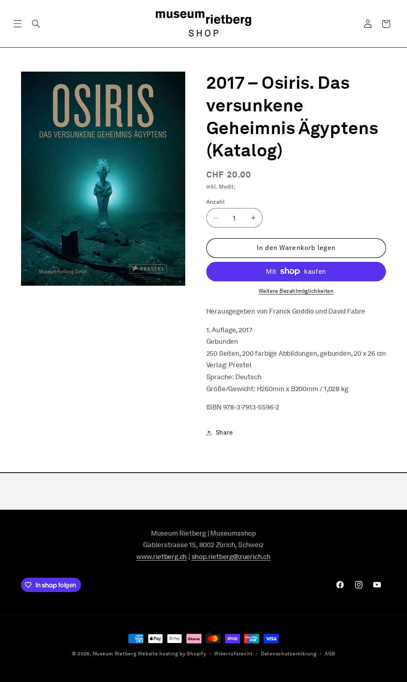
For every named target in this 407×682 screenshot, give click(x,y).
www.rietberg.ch (161, 557)
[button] (17, 24)
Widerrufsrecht (233, 654)
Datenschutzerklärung (289, 654)
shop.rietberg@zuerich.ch (231, 557)
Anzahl (215, 202)
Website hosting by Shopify (172, 654)
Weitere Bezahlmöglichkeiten (296, 291)
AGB (330, 654)
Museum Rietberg (115, 654)
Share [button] (224, 432)
